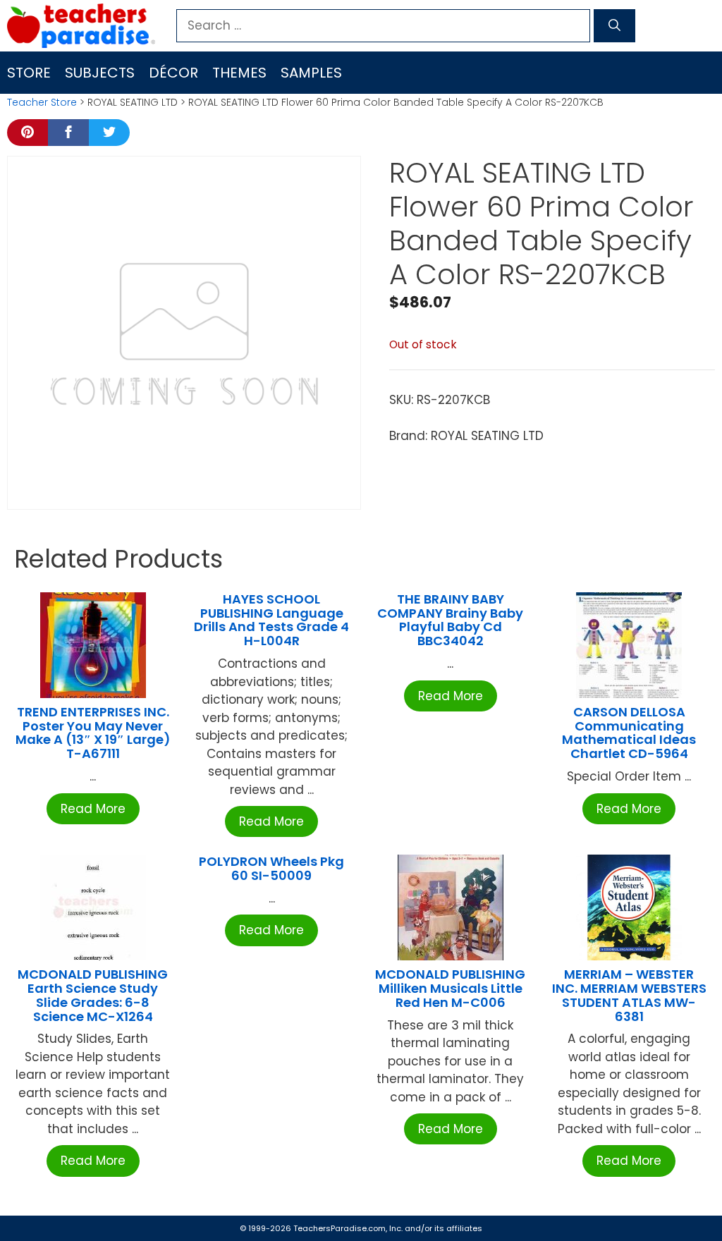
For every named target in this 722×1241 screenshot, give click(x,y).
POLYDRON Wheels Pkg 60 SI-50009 (271, 868)
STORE (29, 72)
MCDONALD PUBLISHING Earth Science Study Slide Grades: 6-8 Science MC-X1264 (93, 995)
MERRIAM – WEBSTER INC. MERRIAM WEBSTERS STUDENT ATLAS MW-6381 (629, 995)
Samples (311, 72)
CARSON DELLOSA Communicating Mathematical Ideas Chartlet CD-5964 (629, 732)
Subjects (100, 72)
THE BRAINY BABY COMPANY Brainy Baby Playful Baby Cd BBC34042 (450, 619)
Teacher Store (42, 102)
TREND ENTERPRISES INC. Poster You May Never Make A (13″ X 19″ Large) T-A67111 (93, 732)
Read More (93, 808)
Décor (173, 72)
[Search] (614, 26)
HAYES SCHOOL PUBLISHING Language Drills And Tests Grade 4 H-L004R (271, 619)
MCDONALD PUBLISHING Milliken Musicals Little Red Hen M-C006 (450, 988)
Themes (239, 72)
